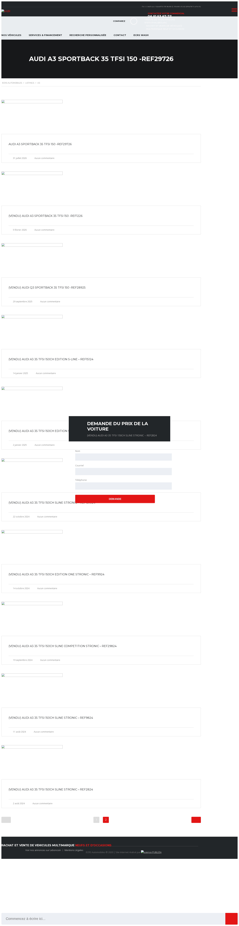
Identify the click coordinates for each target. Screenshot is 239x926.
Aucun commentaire (44, 158)
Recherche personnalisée (87, 35)
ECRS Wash (141, 35)
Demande (115, 499)
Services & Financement (45, 35)
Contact (120, 35)
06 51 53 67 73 (160, 16)
